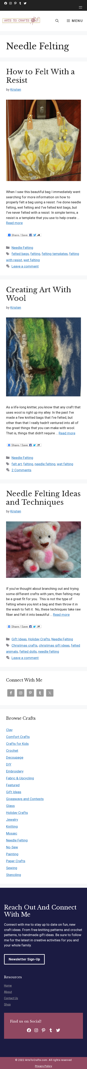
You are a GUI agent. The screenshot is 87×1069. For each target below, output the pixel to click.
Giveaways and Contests (25, 799)
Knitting (12, 826)
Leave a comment (25, 266)
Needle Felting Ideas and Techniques (43, 498)
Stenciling (13, 875)
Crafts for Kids (17, 744)
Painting (12, 854)
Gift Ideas (19, 639)
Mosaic (11, 833)
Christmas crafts (24, 645)
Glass (10, 806)
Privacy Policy (43, 1066)
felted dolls (28, 651)
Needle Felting (22, 248)
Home (8, 985)
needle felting (45, 464)
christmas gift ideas (54, 645)
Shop (7, 1004)
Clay (9, 730)
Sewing (11, 868)
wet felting (31, 260)
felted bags (20, 254)
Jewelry (12, 820)
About (8, 991)
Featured (13, 785)
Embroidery (14, 771)
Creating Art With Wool (38, 294)
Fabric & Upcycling (20, 778)
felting (35, 254)
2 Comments (21, 470)
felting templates (55, 254)
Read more (14, 223)
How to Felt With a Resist (40, 76)
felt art (17, 464)
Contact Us (11, 998)
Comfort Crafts (18, 737)
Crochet (12, 751)
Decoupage (14, 757)
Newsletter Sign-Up (24, 959)
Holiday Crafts (39, 639)
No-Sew (12, 847)
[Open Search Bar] (57, 21)
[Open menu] (80, 7)
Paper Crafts (15, 861)
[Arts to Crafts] (21, 21)
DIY (8, 764)
